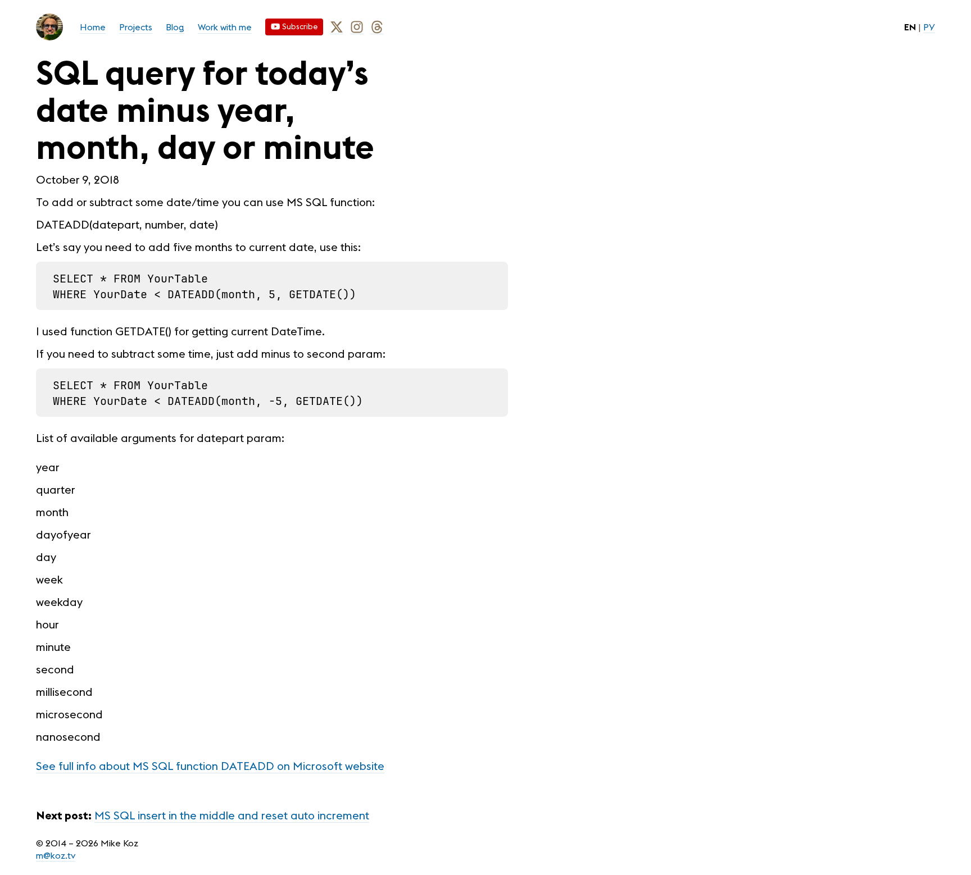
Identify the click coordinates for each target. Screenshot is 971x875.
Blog (175, 27)
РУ (929, 27)
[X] (336, 27)
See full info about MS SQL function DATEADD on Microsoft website (210, 766)
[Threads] (377, 27)
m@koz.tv (55, 855)
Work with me (225, 27)
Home (93, 27)
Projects (135, 27)
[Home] (49, 26)
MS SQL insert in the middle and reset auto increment (231, 815)
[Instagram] (357, 27)
